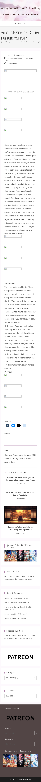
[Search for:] (24, 23)
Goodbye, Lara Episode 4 (19, 618)
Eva (9, 55)
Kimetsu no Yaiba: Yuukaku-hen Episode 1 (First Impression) (20, 528)
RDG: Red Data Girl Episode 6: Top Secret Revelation (20, 493)
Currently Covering (15, 58)
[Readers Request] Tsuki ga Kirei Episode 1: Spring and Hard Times (20, 478)
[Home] (2, 42)
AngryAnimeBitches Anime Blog (20, 8)
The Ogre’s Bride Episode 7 (20, 598)
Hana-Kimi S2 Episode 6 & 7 (20, 603)
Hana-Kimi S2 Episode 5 (18, 614)
